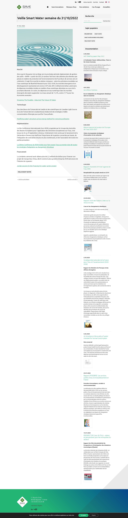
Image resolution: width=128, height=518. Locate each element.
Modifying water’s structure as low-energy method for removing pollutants (43, 119)
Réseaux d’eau (71, 7)
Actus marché (88, 2)
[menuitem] (106, 2)
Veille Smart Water (24, 172)
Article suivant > (72, 179)
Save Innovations (57, 7)
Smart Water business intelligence (93, 37)
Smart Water (98, 33)
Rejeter (94, 515)
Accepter (83, 515)
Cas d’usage (96, 7)
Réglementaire (88, 33)
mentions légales (36, 505)
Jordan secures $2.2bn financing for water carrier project (36, 166)
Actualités (106, 7)
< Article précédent (23, 179)
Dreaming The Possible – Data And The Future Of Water (36, 100)
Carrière (95, 2)
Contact (101, 2)
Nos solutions (84, 7)
